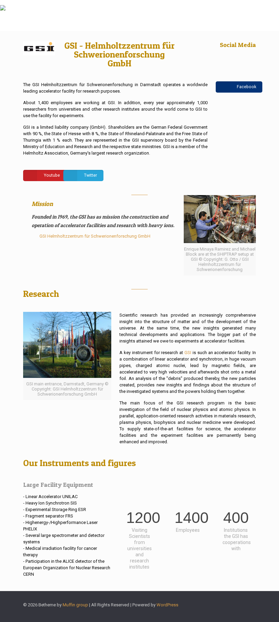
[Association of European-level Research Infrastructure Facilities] (2, 15)
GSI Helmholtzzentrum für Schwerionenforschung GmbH (94, 236)
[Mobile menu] (268, 15)
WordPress (167, 604)
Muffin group (75, 604)
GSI (187, 352)
